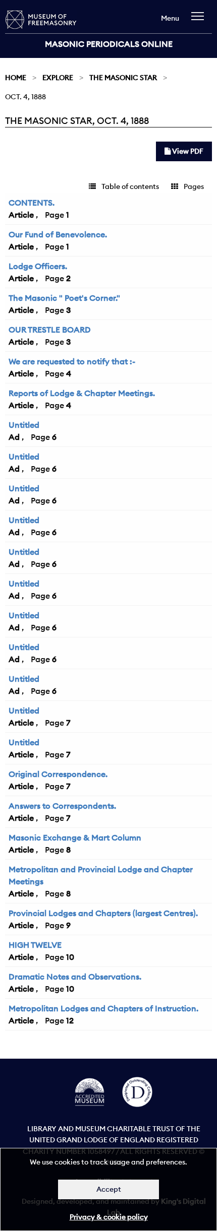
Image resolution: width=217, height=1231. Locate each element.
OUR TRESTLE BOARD (50, 330)
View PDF (187, 151)
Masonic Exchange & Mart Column (75, 837)
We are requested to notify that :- (72, 361)
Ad (14, 437)
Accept (108, 1189)
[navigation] (200, 21)
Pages (193, 186)
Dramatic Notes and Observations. (75, 976)
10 (70, 957)
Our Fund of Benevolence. (58, 234)
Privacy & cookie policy (109, 1216)
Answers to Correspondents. (62, 806)
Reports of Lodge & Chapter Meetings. (82, 393)
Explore (57, 77)
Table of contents (129, 186)
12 (70, 1020)
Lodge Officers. (38, 266)
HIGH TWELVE (35, 945)
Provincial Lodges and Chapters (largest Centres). (103, 913)
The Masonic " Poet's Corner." (64, 298)
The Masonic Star (123, 77)
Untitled (24, 425)
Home (15, 77)
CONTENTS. (32, 203)
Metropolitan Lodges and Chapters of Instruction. (103, 1008)
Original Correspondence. (58, 774)
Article (21, 215)
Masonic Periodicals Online (109, 44)
